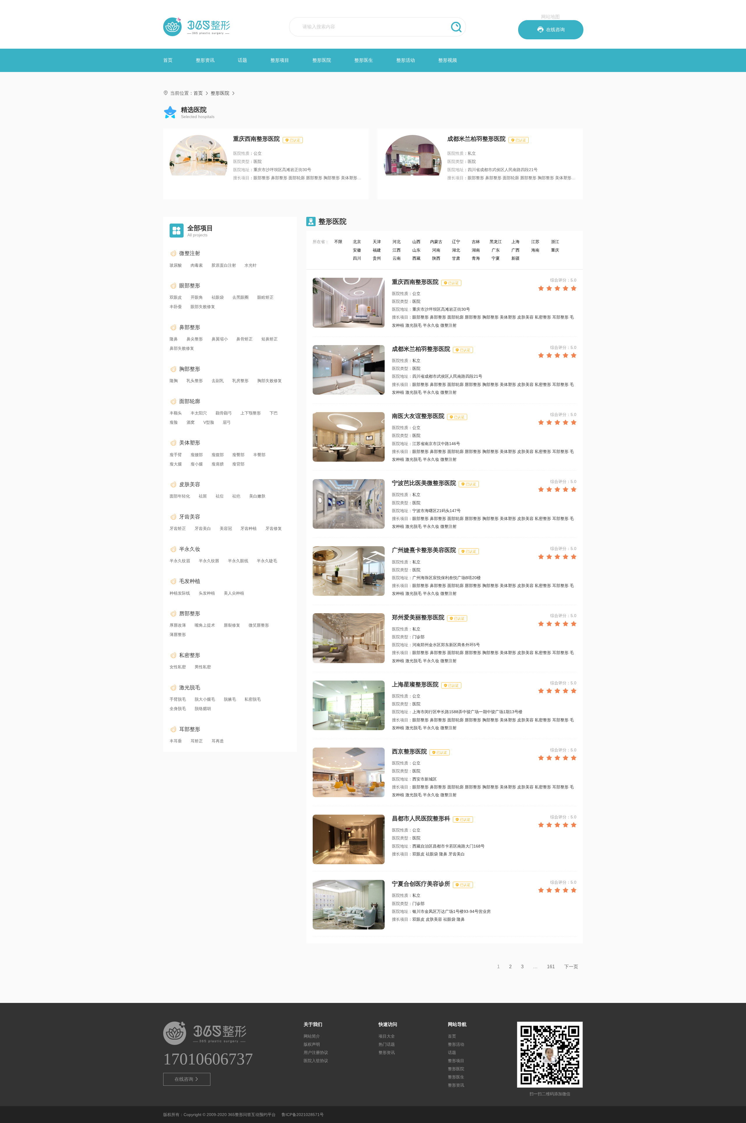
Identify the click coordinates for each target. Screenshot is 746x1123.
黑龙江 (496, 241)
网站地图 (550, 16)
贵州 (377, 258)
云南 (397, 258)
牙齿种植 (248, 528)
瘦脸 (174, 422)
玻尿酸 (176, 265)
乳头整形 (194, 380)
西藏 (416, 258)
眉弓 (227, 422)
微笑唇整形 (259, 625)
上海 (515, 241)
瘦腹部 (218, 454)
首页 (168, 60)
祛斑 (203, 496)
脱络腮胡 (203, 708)
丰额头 (176, 413)
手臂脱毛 (178, 699)
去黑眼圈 (240, 297)
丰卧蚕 (176, 306)
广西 (515, 250)
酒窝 (190, 422)
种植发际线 (180, 593)
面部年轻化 (180, 496)
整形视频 (447, 60)
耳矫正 (197, 741)
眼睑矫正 (265, 297)
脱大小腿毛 (205, 699)
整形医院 (321, 60)
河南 (436, 250)
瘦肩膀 (218, 464)
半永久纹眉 (180, 560)
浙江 (555, 241)
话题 (242, 60)
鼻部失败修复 (182, 348)
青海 (476, 258)
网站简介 (312, 1036)
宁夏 (496, 258)
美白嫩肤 (257, 496)
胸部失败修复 (269, 380)
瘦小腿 (197, 464)
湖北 (456, 250)
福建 (377, 250)
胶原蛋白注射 (224, 265)
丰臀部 (259, 454)
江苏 (535, 241)
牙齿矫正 (178, 528)
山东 (416, 250)
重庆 (555, 250)
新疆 (515, 258)
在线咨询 (187, 1079)
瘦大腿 (176, 464)
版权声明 (312, 1044)
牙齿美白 (203, 528)
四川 (357, 258)
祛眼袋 (218, 297)
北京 (357, 241)
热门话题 (387, 1044)
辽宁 (456, 241)
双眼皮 (176, 297)
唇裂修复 (232, 625)
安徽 (357, 250)
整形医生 (363, 60)
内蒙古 (436, 241)
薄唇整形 (178, 634)
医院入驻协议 (316, 1060)
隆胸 (174, 380)
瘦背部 (238, 464)
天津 (377, 241)
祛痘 (220, 496)
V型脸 (208, 422)
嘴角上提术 (205, 625)
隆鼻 (174, 339)
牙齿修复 (273, 528)
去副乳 (218, 380)
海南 (535, 250)
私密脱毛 (252, 699)
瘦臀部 (238, 454)
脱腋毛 (230, 699)
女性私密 (178, 667)
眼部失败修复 (203, 306)
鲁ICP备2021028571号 (302, 1114)
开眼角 (197, 297)
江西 (397, 250)
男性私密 (203, 667)
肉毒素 (197, 265)
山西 (416, 241)
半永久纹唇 (209, 560)
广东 (496, 250)
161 (551, 966)
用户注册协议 (316, 1052)
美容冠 (226, 528)
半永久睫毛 (267, 560)
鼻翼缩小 (220, 339)
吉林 (476, 241)
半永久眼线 (238, 560)
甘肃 (456, 258)
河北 (397, 241)
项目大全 (387, 1036)
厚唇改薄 (178, 625)
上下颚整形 (250, 413)
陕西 (436, 258)
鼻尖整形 (194, 339)
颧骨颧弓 (224, 413)
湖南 (476, 250)
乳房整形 (240, 380)
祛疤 (236, 496)
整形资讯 (205, 60)
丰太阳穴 (199, 413)
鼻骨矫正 (244, 339)
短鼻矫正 (269, 339)
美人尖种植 (234, 593)
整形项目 (279, 60)
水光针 (250, 265)
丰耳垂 (176, 741)
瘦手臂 (176, 454)
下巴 (274, 413)
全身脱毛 (178, 708)
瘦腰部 (197, 454)
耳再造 (218, 741)
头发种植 (207, 593)
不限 (338, 241)
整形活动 (405, 60)
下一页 (571, 966)
